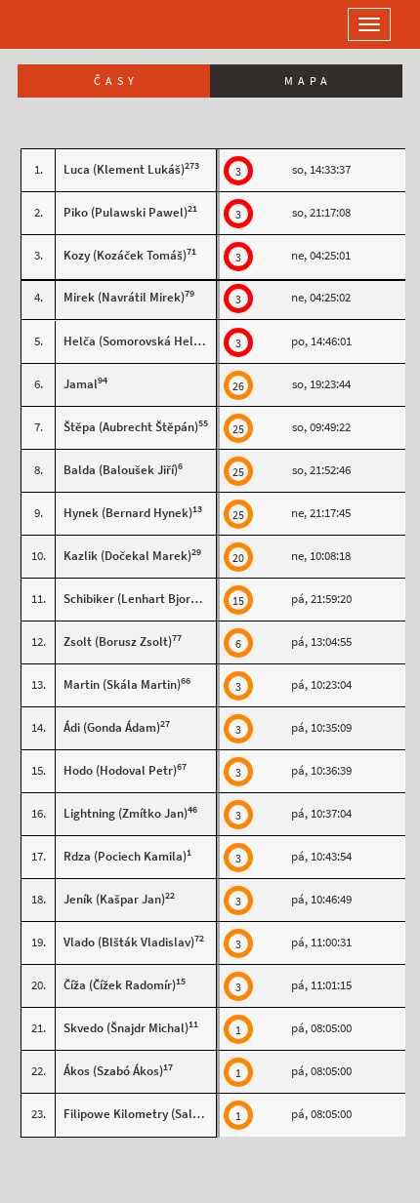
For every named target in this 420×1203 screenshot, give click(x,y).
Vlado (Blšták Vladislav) (128, 942)
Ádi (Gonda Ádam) (111, 727)
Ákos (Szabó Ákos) (113, 1071)
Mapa (308, 81)
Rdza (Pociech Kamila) (125, 856)
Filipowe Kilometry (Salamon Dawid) (164, 1113)
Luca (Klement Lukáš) (124, 169)
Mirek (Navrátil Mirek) (124, 297)
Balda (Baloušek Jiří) (120, 469)
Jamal (80, 384)
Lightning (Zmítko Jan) (125, 813)
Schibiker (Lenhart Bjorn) (132, 598)
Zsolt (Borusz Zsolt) (117, 641)
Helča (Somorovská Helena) (140, 341)
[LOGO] (78, 24)
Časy (116, 81)
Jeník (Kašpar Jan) (114, 899)
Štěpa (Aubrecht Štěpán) (130, 427)
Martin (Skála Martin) (122, 684)
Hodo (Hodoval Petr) (120, 770)
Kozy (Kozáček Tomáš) (125, 255)
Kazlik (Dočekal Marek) (127, 555)
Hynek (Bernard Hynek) (127, 512)
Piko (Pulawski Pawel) (125, 212)
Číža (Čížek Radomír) (119, 985)
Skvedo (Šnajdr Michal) (126, 1028)
